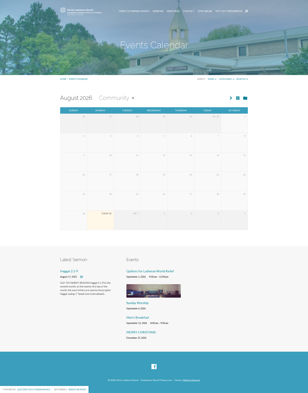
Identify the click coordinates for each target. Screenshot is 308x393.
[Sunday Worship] (153, 295)
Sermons (158, 11)
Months (241, 79)
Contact (188, 11)
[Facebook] (154, 366)
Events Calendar (78, 79)
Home (63, 79)
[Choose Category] (245, 98)
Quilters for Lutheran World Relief (150, 271)
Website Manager (191, 380)
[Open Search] (246, 11)
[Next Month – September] (231, 98)
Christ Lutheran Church (134, 11)
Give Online (205, 11)
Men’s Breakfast (137, 317)
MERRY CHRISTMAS (141, 332)
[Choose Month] (237, 98)
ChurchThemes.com (162, 380)
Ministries (173, 11)
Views (211, 79)
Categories (225, 79)
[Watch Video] (81, 277)
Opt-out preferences (228, 11)
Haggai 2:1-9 (69, 271)
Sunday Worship (137, 303)
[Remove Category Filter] (133, 98)
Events (201, 79)
